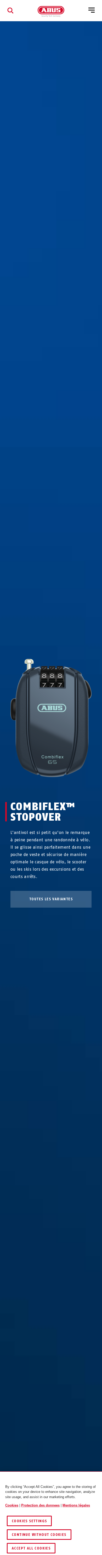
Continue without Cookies (39, 1534)
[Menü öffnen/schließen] (91, 10)
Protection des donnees (40, 1505)
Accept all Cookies (31, 1548)
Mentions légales (76, 1505)
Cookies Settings (29, 1521)
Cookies (11, 1505)
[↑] (41, 787)
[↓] (61, 787)
